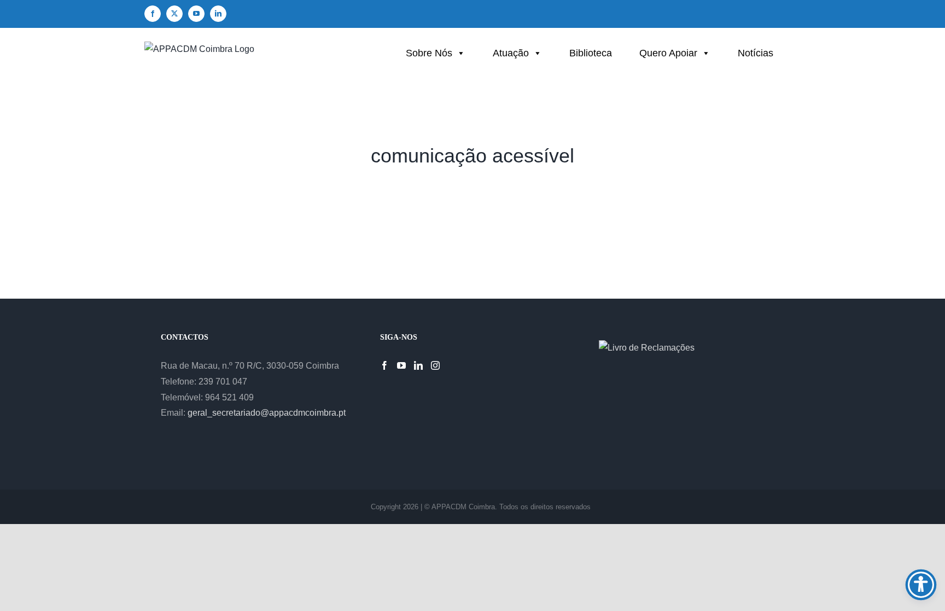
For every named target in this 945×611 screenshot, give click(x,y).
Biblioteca (590, 53)
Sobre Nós (429, 53)
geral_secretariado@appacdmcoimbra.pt (267, 412)
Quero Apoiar (668, 53)
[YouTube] (401, 365)
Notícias (755, 53)
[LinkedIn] (418, 365)
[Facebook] (384, 365)
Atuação (511, 53)
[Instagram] (435, 365)
